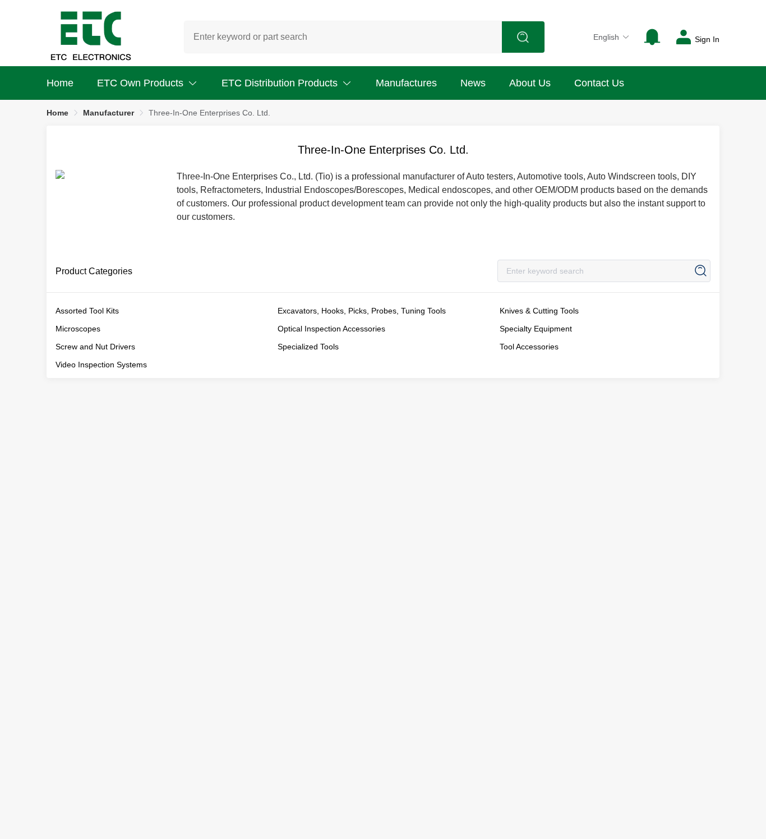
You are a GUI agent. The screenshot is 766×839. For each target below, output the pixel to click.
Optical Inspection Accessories (331, 328)
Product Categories (94, 271)
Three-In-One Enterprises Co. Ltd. (209, 112)
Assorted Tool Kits (87, 310)
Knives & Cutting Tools (539, 310)
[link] (57, 112)
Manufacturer (108, 112)
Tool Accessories (529, 346)
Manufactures (406, 83)
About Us (530, 83)
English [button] (606, 37)
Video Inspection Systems (101, 364)
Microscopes (78, 328)
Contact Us (599, 83)
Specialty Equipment (536, 328)
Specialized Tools (308, 346)
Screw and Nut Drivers (95, 346)
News (473, 83)
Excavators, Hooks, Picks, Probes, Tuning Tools (362, 310)
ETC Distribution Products (280, 83)
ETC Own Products (140, 83)
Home (60, 83)
